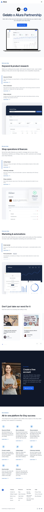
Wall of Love (12, 496)
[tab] (22, 79)
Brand (11, 498)
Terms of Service (38, 494)
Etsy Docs (20, 498)
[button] (41, 1)
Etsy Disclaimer (38, 496)
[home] (4, 2)
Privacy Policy (38, 492)
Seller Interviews (21, 494)
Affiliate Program (13, 494)
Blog (19, 492)
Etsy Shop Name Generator (30, 499)
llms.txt (11, 500)
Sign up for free (28, 388)
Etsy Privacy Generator (29, 496)
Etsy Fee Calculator (29, 492)
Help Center (20, 496)
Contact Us (12, 492)
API (19, 500)
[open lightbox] (11, 320)
